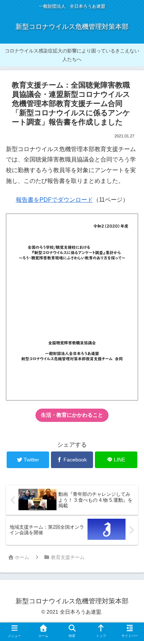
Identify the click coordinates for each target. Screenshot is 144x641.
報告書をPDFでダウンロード (54, 200)
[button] (128, 600)
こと (72, 415)
